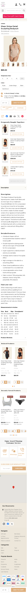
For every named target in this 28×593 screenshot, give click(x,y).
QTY (3, 102)
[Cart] (24, 4)
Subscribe (19, 468)
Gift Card (3, 534)
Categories (5, 545)
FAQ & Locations (5, 540)
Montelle (16, 567)
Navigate (4, 531)
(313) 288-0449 (13, 518)
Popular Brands (6, 556)
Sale (2, 548)
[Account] (16, 4)
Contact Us (17, 540)
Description (5, 187)
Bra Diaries (17, 534)
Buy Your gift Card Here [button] (13, 16)
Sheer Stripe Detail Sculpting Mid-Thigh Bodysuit (15, 127)
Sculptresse (17, 564)
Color (2, 553)
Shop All (16, 550)
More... (16, 569)
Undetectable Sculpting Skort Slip (16, 167)
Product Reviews (6, 337)
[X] (18, 116)
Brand (2, 550)
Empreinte (4, 564)
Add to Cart (18, 103)
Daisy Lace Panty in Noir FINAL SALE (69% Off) (19, 411)
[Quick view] (13, 382)
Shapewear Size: (6, 76)
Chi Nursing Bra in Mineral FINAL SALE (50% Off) (6, 411)
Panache (3, 559)
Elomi (2, 562)
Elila (15, 562)
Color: (3, 83)
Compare (20, 108)
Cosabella (3, 567)
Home (2, 19)
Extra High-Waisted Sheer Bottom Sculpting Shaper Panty (17, 140)
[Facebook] (7, 116)
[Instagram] (3, 523)
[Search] (24, 10)
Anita (15, 559)
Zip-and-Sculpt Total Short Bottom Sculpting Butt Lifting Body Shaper (17, 154)
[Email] (11, 116)
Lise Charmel (4, 571)
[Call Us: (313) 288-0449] (20, 4)
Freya (2, 415)
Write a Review (14, 31)
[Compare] (12, 431)
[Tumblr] (12, 523)
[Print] (15, 116)
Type (15, 548)
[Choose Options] (9, 382)
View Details (5, 134)
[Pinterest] (22, 116)
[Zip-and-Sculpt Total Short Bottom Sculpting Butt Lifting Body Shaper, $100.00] (11, 353)
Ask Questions (5, 33)
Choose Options (17, 134)
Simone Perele (5, 569)
